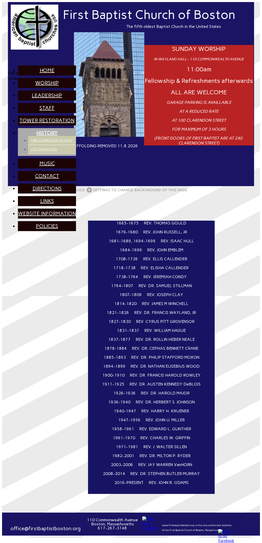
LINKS (47, 201)
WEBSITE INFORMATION (47, 213)
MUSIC (47, 163)
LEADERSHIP (47, 95)
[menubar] (42, 148)
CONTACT (47, 176)
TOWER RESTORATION (46, 120)
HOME (47, 70)
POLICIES (47, 226)
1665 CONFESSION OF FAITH (51, 140)
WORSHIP (47, 83)
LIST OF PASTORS (44, 149)
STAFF (46, 108)
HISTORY (47, 133)
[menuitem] (47, 70)
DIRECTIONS (47, 188)
